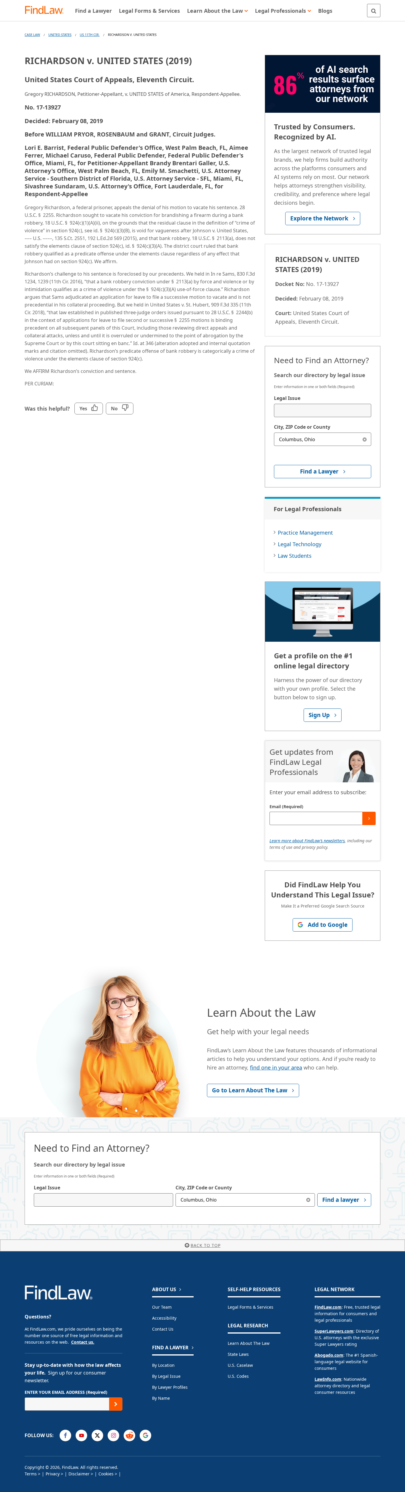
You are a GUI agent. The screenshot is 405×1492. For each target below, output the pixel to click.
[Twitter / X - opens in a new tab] (97, 1435)
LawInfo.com (328, 1379)
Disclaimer (79, 1474)
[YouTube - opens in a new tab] (81, 1435)
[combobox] (322, 410)
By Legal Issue (166, 1376)
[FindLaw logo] (46, 11)
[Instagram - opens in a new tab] (113, 1435)
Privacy (53, 1474)
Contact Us (162, 1329)
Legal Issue (287, 398)
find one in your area (276, 1067)
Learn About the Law (249, 1343)
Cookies (106, 1474)
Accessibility (164, 1318)
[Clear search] (364, 439)
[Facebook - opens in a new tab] (65, 1435)
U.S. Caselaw (240, 1365)
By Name (161, 1398)
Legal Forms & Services (250, 1307)
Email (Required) (286, 806)
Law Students (295, 555)
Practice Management (305, 532)
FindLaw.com (328, 1307)
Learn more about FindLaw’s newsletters (307, 840)
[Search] (373, 10)
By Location (163, 1365)
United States (59, 34)
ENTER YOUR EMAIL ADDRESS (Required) (66, 1392)
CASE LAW (32, 34)
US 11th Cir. (90, 34)
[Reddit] (129, 1435)
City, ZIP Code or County (302, 427)
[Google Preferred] (145, 1435)
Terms (31, 1474)
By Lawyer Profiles (170, 1387)
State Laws (238, 1354)
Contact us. (82, 1342)
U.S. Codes (238, 1376)
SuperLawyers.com (334, 1331)
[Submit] (369, 818)
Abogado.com (329, 1355)
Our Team (162, 1307)
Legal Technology (299, 544)
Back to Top (206, 1245)
